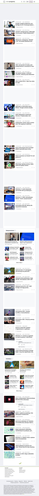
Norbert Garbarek (25, 444)
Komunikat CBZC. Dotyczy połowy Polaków (24, 320)
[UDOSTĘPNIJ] (34, 27)
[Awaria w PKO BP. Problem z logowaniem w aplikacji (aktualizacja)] (9, 328)
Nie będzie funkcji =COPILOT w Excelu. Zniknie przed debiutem (24, 73)
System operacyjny (21, 472)
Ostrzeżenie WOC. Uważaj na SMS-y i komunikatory (28, 258)
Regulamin (21, 481)
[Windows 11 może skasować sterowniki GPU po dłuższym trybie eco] (9, 190)
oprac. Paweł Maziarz (26, 21)
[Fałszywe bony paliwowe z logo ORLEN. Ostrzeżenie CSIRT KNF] (22, 249)
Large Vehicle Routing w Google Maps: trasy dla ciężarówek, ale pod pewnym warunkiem (24, 352)
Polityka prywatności (15, 482)
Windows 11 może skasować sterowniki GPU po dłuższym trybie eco (23, 190)
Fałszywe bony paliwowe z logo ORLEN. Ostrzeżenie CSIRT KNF (29, 248)
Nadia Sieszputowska (26, 427)
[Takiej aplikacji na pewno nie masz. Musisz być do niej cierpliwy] (9, 446)
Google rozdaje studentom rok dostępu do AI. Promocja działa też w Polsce (25, 25)
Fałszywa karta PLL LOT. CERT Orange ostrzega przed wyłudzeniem (29, 253)
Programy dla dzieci (7, 474)
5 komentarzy (19, 192)
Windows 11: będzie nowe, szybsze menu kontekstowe (25, 438)
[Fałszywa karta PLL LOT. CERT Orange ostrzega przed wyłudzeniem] (22, 254)
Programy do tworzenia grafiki (9, 475)
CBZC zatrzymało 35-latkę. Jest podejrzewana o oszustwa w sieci (11, 242)
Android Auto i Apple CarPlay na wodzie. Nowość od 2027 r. (29, 386)
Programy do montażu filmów (9, 472)
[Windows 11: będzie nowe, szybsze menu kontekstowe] (9, 438)
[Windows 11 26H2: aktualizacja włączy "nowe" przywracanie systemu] (9, 198)
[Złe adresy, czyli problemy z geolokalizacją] (27, 365)
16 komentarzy (19, 126)
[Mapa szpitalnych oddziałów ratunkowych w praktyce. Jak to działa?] (9, 430)
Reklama (25, 481)
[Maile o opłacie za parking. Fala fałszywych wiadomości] (7, 387)
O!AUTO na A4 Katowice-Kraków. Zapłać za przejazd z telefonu (29, 381)
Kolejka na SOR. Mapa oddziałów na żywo (24, 454)
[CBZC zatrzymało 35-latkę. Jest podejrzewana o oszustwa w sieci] (9, 66)
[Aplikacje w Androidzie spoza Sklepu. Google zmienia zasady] (9, 107)
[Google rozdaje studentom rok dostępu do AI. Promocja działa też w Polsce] (9, 24)
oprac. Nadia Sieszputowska (27, 146)
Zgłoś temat (30, 481)
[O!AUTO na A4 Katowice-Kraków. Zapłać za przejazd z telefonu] (22, 382)
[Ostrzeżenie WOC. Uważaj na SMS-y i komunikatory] (22, 259)
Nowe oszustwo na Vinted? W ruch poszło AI (25, 156)
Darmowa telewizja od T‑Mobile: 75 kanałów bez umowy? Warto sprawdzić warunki (24, 422)
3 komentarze (19, 151)
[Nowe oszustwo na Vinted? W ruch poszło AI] (9, 156)
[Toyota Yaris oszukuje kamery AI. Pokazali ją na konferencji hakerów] (22, 377)
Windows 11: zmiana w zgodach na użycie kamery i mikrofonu (24, 336)
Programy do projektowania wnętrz (10, 471)
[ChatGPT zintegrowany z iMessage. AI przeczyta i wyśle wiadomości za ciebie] (9, 32)
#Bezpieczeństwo (10, 230)
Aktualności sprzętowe (22, 470)
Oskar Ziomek (24, 326)
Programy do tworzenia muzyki (9, 470)
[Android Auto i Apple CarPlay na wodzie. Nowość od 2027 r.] (22, 387)
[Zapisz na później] (32, 27)
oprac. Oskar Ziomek (25, 63)
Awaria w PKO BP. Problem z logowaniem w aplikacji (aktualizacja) (22, 329)
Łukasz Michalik (22, 372)
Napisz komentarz (20, 27)
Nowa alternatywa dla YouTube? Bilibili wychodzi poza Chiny (24, 148)
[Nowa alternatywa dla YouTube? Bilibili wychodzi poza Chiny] (9, 148)
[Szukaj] (21, 1)
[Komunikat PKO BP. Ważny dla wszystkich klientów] (9, 206)
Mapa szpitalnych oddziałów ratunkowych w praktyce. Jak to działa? (23, 430)
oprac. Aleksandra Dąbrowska (27, 162)
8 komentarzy (19, 339)
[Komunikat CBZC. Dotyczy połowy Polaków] (9, 320)
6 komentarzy (19, 68)
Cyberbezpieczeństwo (22, 471)
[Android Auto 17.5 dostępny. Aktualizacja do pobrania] (9, 271)
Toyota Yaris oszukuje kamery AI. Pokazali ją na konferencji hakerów (29, 376)
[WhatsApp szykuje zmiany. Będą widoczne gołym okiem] (9, 165)
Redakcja (16, 481)
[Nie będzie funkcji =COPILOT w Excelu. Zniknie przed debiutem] (9, 74)
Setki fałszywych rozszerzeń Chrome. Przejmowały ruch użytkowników (23, 116)
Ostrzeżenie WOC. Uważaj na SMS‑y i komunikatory (22, 311)
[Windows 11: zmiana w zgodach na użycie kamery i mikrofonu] (9, 336)
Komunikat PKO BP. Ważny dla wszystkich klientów (23, 206)
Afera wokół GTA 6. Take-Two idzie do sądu (24, 81)
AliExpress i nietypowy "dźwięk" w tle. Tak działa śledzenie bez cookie (24, 41)
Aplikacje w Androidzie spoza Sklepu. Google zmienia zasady (24, 106)
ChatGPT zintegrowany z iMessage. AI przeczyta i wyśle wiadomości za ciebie (25, 33)
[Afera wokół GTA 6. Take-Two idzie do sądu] (9, 82)
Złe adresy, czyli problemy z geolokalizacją (25, 370)
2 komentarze (19, 273)
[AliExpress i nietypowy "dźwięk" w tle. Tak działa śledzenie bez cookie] (9, 40)
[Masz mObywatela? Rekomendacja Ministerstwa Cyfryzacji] (9, 399)
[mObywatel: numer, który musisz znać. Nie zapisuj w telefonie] (9, 123)
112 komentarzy (19, 401)
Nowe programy (7, 476)
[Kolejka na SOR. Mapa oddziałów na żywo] (9, 454)
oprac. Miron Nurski (25, 30)
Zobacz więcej (19, 262)
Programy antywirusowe (8, 473)
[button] (34, 1)
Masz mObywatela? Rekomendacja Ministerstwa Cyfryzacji (25, 398)
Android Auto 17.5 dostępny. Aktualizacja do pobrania (23, 270)
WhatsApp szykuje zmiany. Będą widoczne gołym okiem (24, 164)
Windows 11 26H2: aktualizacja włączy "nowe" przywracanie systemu (24, 198)
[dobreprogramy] (11, 1)
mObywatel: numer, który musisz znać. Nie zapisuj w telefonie (24, 123)
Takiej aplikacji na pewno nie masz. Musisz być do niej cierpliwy (25, 446)
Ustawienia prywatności (24, 482)
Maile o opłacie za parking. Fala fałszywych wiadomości (13, 386)
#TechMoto (8, 358)
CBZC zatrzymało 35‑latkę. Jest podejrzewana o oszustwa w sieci (24, 65)
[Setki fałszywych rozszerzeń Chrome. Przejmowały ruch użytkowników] (9, 115)
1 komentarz (19, 35)
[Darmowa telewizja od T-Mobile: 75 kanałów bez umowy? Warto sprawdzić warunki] (9, 422)
